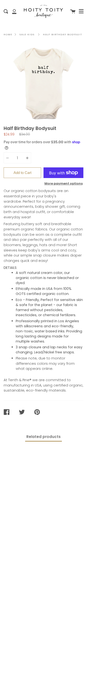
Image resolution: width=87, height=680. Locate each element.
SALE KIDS (27, 34)
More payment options (63, 183)
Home (8, 34)
